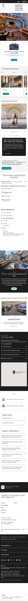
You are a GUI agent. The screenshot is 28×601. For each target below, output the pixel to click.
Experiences (3, 510)
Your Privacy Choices (7, 574)
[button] (18, 2)
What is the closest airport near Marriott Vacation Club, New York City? (11, 461)
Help (2, 577)
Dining (2, 507)
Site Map (16, 575)
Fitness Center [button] (7, 199)
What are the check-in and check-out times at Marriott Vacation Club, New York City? (12, 436)
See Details (14, 59)
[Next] (25, 72)
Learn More (7, 153)
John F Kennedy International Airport (11, 350)
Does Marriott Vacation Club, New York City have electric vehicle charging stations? (12, 467)
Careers (11, 571)
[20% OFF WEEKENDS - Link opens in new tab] (14, 116)
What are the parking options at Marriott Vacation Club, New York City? (11, 449)
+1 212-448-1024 (7, 343)
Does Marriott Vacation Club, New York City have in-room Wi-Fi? (12, 455)
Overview (3, 502)
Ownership (3, 512)
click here (11, 598)
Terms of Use (16, 571)
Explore (14, 288)
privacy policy (18, 596)
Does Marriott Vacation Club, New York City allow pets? (12, 442)
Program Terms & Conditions (6, 572)
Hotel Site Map (22, 575)
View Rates (6, 93)
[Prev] (3, 72)
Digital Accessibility (15, 574)
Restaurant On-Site (8, 192)
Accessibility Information (7, 422)
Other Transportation (8, 358)
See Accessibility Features (8, 218)
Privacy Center (15, 572)
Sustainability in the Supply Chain (7, 575)
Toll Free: (7, 522)
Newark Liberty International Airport (11, 354)
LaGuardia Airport (7, 346)
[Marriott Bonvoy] (23, 1)
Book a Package (6, 168)
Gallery (15, 502)
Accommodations (4, 505)
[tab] (6, 181)
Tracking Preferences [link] (5, 571)
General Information (6, 418)
